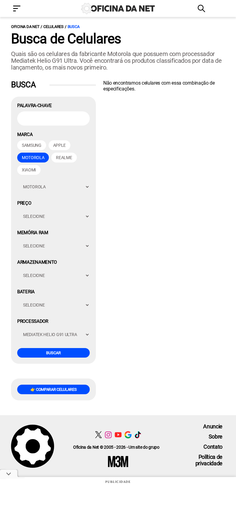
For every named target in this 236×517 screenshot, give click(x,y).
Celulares (53, 26)
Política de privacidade (208, 460)
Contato (212, 446)
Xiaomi (29, 169)
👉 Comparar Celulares (53, 389)
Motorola (33, 157)
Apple (59, 145)
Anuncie (212, 426)
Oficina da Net (25, 26)
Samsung (31, 145)
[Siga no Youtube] (118, 435)
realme (64, 157)
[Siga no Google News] (128, 435)
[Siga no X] (98, 435)
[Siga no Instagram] (108, 435)
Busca (74, 26)
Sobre (215, 436)
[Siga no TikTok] (138, 435)
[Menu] (26, 9)
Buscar (53, 353)
